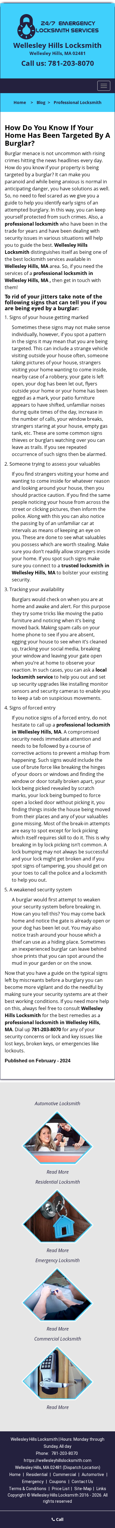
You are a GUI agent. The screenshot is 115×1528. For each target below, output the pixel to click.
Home (20, 102)
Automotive (93, 1474)
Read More (58, 1172)
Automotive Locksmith (57, 1103)
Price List (61, 1488)
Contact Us (82, 1481)
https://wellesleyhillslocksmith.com (57, 1460)
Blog (41, 102)
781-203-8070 (71, 63)
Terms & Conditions (27, 1488)
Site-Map (83, 1488)
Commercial (64, 1474)
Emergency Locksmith (57, 1260)
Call (59, 1519)
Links (101, 1488)
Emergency (33, 1481)
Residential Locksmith (57, 1182)
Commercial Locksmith (57, 1339)
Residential (36, 1474)
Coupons (57, 1481)
